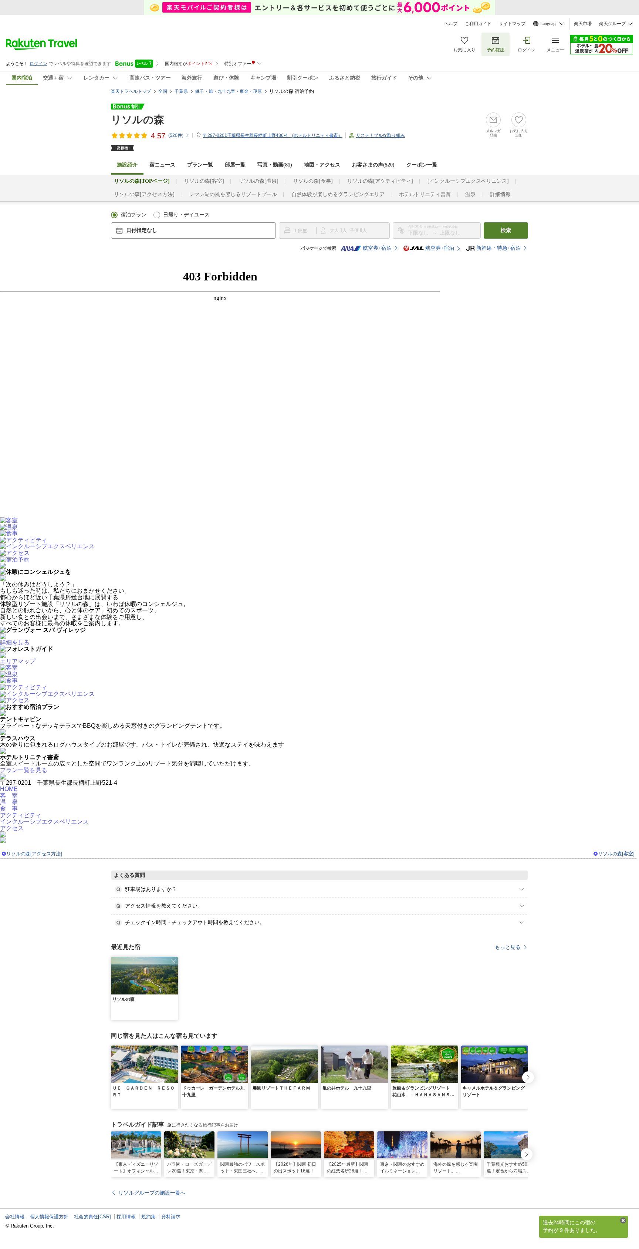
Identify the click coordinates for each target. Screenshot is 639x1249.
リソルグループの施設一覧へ (152, 1193)
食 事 (9, 808)
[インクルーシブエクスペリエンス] (468, 181)
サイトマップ (512, 23)
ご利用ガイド (478, 23)
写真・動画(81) (274, 165)
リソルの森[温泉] (258, 181)
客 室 (9, 795)
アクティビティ (20, 815)
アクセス (12, 828)
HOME (9, 789)
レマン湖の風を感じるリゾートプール (233, 194)
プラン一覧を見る (23, 770)
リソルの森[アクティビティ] (380, 181)
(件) (175, 135)
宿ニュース (162, 165)
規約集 (148, 1216)
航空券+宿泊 (377, 248)
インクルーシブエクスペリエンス (44, 821)
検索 (506, 230)
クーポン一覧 (421, 165)
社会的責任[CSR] (92, 1216)
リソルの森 (137, 119)
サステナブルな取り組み (380, 135)
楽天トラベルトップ (131, 91)
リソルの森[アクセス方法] (144, 194)
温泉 (470, 194)
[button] (173, 961)
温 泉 (9, 802)
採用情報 (126, 1216)
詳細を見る (15, 642)
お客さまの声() (373, 165)
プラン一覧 (200, 165)
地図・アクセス (322, 165)
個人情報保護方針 (49, 1216)
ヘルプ (450, 23)
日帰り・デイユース (186, 215)
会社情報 (14, 1216)
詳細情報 (500, 194)
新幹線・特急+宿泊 (498, 248)
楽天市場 (583, 23)
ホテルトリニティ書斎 (425, 194)
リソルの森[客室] (204, 181)
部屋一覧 (235, 165)
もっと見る (508, 947)
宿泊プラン (133, 215)
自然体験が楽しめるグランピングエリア (338, 194)
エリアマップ (18, 661)
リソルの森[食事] (313, 181)
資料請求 (170, 1216)
